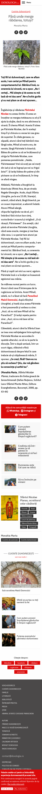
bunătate (21, 662)
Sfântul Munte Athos (29, 523)
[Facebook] (16, 32)
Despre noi (6, 762)
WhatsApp (14, 410)
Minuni (24, 512)
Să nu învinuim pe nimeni (27, 480)
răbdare (34, 662)
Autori (5, 721)
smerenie (21, 672)
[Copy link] (26, 32)
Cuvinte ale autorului (10, 540)
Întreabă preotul (9, 703)
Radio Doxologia (9, 749)
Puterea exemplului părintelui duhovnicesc (27, 637)
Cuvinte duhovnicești (21, 11)
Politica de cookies (10, 766)
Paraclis (25, 508)
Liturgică (6, 696)
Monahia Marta (21, 25)
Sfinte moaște (27, 516)
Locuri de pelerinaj (28, 519)
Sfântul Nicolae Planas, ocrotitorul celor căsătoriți (30, 500)
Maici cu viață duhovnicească (15, 728)
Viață (33, 508)
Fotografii (32, 527)
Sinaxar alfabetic (10, 735)
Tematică (6, 731)
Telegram (22, 414)
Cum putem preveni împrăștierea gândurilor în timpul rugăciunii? (27, 431)
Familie (5, 693)
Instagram (29, 410)
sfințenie (28, 667)
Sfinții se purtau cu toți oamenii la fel (27, 601)
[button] (26, 2)
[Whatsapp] (21, 32)
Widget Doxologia (10, 745)
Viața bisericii (8, 685)
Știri (4, 710)
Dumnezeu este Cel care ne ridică (27, 466)
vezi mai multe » (21, 557)
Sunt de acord (7, 789)
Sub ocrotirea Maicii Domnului (16, 590)
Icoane (32, 512)
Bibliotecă (7, 700)
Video (24, 527)
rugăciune (14, 667)
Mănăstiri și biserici (11, 738)
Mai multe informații (15, 784)
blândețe (7, 662)
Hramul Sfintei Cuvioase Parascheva (18, 714)
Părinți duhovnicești (11, 724)
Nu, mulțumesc (20, 789)
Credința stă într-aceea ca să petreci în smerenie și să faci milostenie (27, 451)
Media (4, 707)
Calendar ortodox (10, 742)
